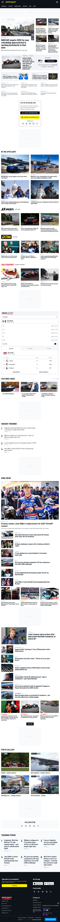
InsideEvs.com (5, 901)
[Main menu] (2, 2)
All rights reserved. (37, 919)
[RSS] (37, 123)
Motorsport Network (27, 919)
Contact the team (37, 904)
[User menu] (57, 2)
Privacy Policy (38, 917)
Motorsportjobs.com (6, 905)
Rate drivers (16, 372)
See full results (43, 372)
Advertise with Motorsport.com (40, 902)
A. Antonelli (12, 364)
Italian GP (10, 320)
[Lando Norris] (7, 361)
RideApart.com (5, 912)
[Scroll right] (57, 378)
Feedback (35, 900)
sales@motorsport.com (38, 907)
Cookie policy (31, 917)
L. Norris (11, 360)
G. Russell (11, 368)
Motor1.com (4, 903)
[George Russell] (7, 368)
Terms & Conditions (22, 917)
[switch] (55, 344)
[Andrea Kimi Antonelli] (7, 364)
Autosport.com (5, 908)
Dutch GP (11, 352)
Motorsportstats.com (6, 910)
